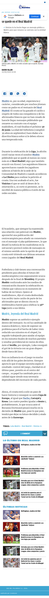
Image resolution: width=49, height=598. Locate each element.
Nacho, (26, 398)
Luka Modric (15, 426)
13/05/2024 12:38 (9, 72)
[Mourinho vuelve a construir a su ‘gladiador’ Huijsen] (12, 460)
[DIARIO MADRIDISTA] (24, 6)
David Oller (7, 70)
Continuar (35, 16)
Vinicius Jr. (37, 426)
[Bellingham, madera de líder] (12, 448)
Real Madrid (27, 426)
